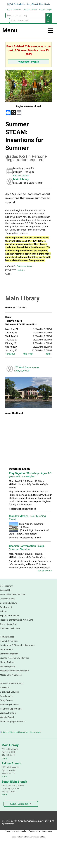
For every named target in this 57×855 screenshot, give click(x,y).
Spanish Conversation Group (27, 547)
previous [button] (10, 353)
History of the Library (10, 628)
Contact (17, 9)
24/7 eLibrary (6, 586)
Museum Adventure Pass (12, 683)
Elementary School (24, 266)
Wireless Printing (8, 713)
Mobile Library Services (11, 675)
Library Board (6, 649)
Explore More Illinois (9, 615)
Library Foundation (9, 653)
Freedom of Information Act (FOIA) (16, 620)
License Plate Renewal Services (14, 658)
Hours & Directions (8, 641)
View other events (28, 61)
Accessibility (6, 590)
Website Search (7, 717)
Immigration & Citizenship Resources (17, 645)
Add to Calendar (21, 175)
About (9, 9)
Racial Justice (6, 696)
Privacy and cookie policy (16, 831)
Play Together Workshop (30, 475)
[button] (50, 30)
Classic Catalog (7, 598)
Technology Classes (9, 704)
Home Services (7, 637)
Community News (8, 603)
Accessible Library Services (12, 594)
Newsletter (5, 687)
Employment (6, 607)
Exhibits (3, 611)
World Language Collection (12, 721)
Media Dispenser (8, 666)
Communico (47, 831)
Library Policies (7, 662)
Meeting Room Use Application (14, 670)
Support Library (30, 9)
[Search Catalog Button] (48, 15)
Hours (4, 758)
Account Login (45, 9)
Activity (21, 270)
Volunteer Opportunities (11, 709)
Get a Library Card (8, 624)
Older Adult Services (9, 692)
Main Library (21, 179)
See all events (45, 570)
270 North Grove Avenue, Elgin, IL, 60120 (26, 369)
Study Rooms (6, 700)
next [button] (48, 353)
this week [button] (28, 353)
